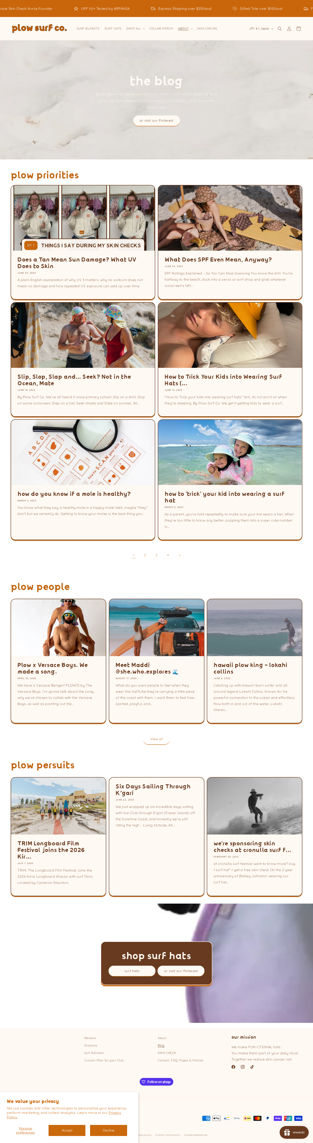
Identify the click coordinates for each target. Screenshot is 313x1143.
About (162, 1038)
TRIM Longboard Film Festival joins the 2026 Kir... (51, 850)
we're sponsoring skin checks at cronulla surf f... (252, 846)
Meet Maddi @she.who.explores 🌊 (147, 668)
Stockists (91, 1045)
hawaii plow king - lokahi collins (250, 668)
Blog (161, 1045)
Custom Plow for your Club (104, 1060)
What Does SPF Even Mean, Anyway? (218, 259)
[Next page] (179, 555)
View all (156, 739)
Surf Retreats (94, 1053)
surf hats (132, 971)
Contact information (167, 1134)
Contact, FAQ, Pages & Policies (181, 1060)
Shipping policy (142, 1134)
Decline (108, 1130)
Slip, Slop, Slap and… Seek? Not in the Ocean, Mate (74, 380)
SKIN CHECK (167, 1053)
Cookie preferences (196, 1134)
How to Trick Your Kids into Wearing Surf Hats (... (223, 380)
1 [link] (133, 555)
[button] (135, 28)
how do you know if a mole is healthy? (74, 494)
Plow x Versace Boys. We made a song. (52, 668)
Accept (67, 1130)
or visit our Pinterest (157, 120)
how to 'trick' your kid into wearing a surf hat (225, 497)
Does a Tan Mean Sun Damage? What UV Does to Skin (77, 263)
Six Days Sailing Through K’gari (153, 789)
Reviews (90, 1038)
